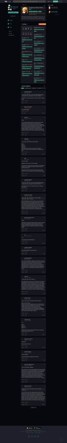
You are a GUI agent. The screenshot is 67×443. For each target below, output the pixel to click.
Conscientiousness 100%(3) (38, 67)
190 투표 (27, 71)
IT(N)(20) (23, 67)
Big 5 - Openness (37, 71)
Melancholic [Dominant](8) (38, 37)
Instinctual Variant (25, 51)
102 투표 (26, 59)
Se (31, 34)
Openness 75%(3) (36, 74)
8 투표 (42, 41)
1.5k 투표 (24, 24)
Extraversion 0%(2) (37, 44)
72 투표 (29, 64)
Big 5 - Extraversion (37, 41)
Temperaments (36, 34)
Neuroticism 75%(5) (37, 49)
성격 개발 (10, 33)
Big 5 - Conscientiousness (38, 63)
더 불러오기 (33, 407)
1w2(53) (23, 47)
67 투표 (40, 34)
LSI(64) (23, 74)
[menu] (13, 24)
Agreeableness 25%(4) (37, 57)
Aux (25, 32)
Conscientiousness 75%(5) (38, 65)
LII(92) (23, 72)
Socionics (23, 71)
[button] (39, 43)
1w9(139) (23, 45)
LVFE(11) (35, 30)
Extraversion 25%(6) (37, 42)
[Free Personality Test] (13, 9)
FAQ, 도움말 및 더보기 (42, 431)
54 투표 (40, 78)
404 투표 (27, 37)
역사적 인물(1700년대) (33, 11)
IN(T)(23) (23, 65)
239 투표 (27, 44)
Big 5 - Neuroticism (37, 48)
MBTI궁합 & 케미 (11, 35)
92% (23, 27)
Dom (23, 32)
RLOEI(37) (35, 79)
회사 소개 (22, 431)
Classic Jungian (24, 64)
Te (26, 34)
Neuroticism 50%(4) (37, 51)
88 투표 (41, 27)
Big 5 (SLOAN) (36, 78)
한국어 (50, 1)
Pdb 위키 (10, 31)
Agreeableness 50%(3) (37, 59)
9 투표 (41, 71)
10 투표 (42, 48)
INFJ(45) (23, 40)
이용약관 (27, 432)
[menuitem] (13, 20)
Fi (28, 34)
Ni (23, 34)
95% (26, 27)
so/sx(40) (23, 55)
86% (28, 27)
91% (31, 27)
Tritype (23, 59)
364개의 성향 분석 (26, 86)
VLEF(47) (35, 28)
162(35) (23, 60)
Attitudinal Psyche (37, 27)
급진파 (40, 11)
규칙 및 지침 (36, 431)
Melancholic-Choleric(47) (38, 35)
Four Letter (24, 37)
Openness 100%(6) (37, 72)
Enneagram (24, 44)
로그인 (60, 1)
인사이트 (30, 431)
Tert (28, 32)
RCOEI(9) (35, 81)
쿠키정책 (32, 432)
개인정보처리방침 (38, 432)
